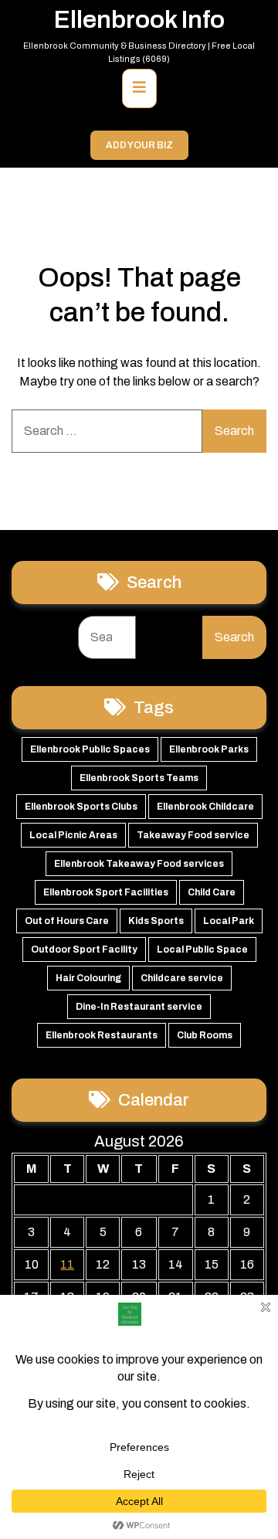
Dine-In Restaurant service (139, 1006)
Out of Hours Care (67, 921)
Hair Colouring (88, 978)
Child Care (212, 892)
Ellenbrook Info (139, 19)
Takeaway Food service (193, 835)
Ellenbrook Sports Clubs (81, 806)
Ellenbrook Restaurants (102, 1035)
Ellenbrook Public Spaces (90, 749)
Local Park (228, 921)
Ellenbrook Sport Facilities (105, 892)
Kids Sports (156, 921)
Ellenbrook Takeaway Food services (139, 863)
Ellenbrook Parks (209, 749)
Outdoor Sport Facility (84, 949)
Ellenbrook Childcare (205, 806)
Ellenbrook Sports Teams (139, 778)
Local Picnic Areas (73, 835)
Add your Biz (139, 145)
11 (67, 1264)
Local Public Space (202, 949)
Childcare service (182, 978)
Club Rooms (204, 1035)
